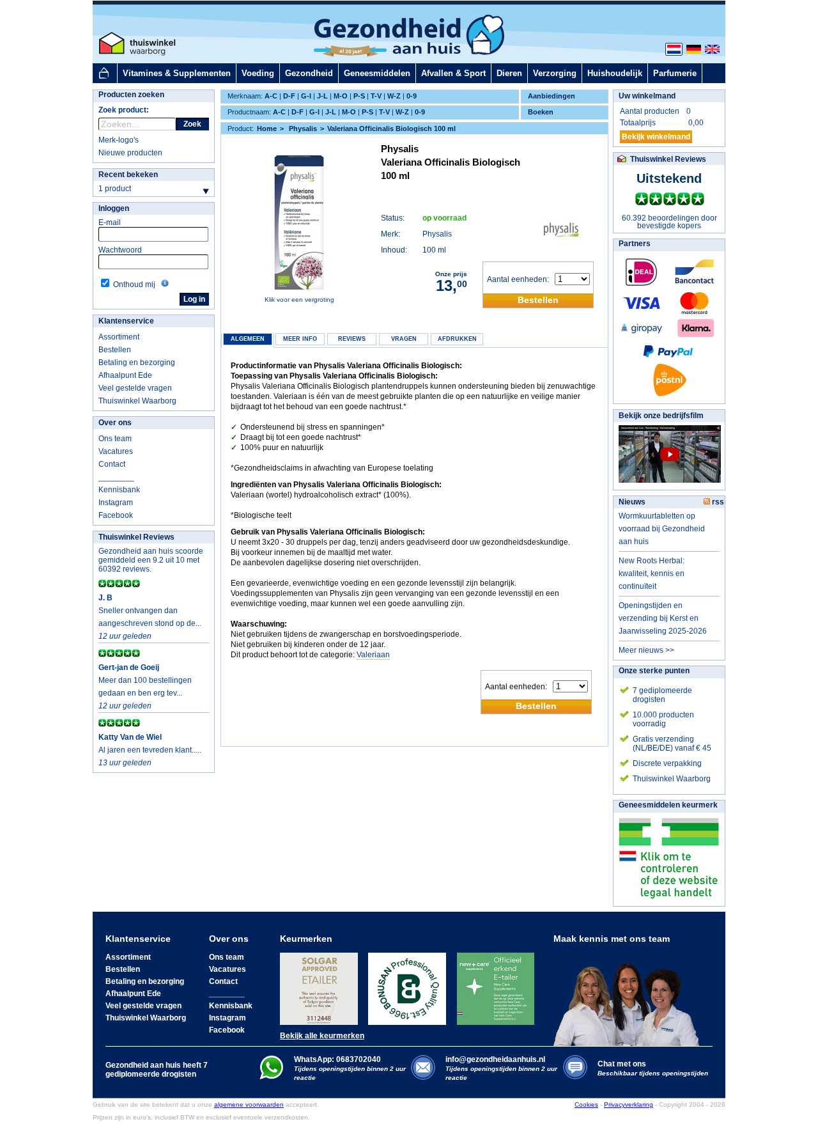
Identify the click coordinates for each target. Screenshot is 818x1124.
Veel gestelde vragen (135, 388)
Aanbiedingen (551, 96)
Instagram (115, 502)
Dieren (509, 73)
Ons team (115, 438)
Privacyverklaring (628, 1104)
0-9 (411, 96)
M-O (341, 96)
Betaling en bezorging (136, 362)
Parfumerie (675, 73)
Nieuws (632, 501)
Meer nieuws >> (646, 650)
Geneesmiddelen (377, 73)
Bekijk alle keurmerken (322, 1035)
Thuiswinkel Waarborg (137, 400)
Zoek (192, 124)
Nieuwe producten (130, 152)
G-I (306, 96)
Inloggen (113, 208)
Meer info (300, 339)
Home (267, 128)
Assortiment (118, 336)
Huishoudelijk (614, 73)
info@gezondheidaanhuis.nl (501, 1068)
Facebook (115, 515)
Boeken (540, 112)
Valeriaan (373, 654)
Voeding (258, 73)
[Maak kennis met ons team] (630, 995)
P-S (359, 96)
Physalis (437, 234)
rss (717, 501)
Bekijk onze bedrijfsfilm (661, 415)
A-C (271, 96)
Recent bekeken (128, 174)
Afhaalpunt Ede (125, 375)
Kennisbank (119, 489)
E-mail (109, 222)
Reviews (352, 339)
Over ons (115, 422)
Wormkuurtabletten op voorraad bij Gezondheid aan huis (662, 528)
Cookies (586, 1104)
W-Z (394, 96)
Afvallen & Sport (453, 73)
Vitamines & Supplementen (177, 73)
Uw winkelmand (647, 95)
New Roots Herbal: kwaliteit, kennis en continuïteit (651, 573)
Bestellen (114, 349)
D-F (289, 96)
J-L (322, 96)
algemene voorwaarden (249, 1104)
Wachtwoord (120, 250)
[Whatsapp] (271, 1076)
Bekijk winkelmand (656, 136)
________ (116, 476)
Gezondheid (309, 73)
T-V (376, 96)
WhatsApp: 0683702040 (337, 1059)
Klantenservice (126, 320)
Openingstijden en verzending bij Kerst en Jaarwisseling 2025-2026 (663, 618)
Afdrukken (457, 339)
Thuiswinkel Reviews (136, 537)
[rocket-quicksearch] (137, 124)
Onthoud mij (134, 284)
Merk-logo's (118, 140)
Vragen (404, 339)
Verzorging (554, 73)
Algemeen (248, 339)
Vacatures (115, 451)
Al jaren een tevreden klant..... (149, 749)
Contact (111, 464)
